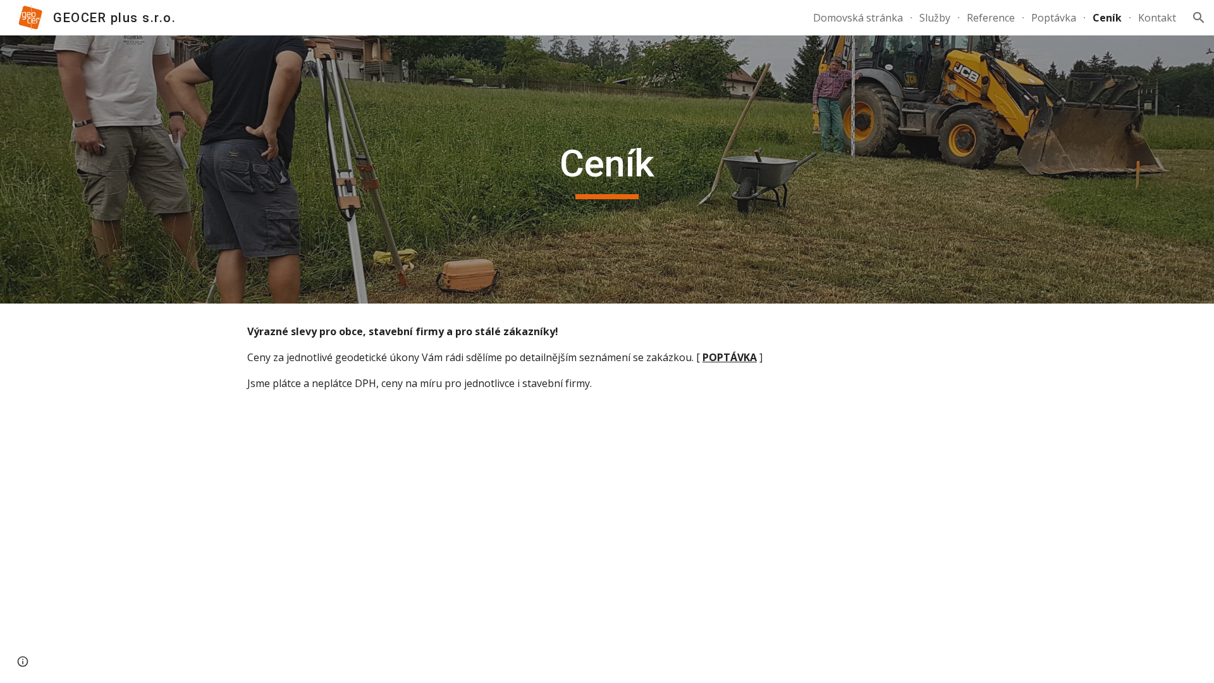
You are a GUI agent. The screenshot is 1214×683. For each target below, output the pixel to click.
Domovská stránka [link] (858, 18)
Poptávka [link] (1053, 18)
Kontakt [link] (1157, 18)
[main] (607, 169)
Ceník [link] (1107, 18)
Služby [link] (934, 18)
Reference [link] (991, 18)
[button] (1199, 18)
